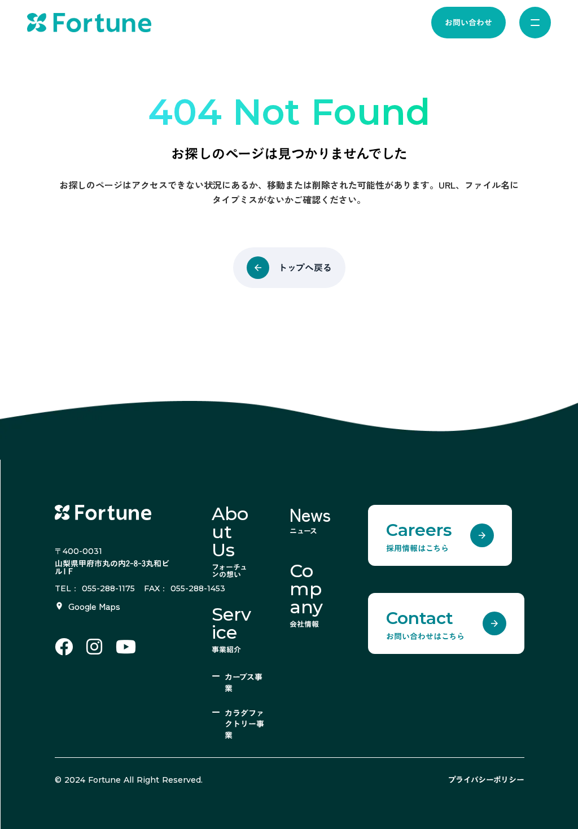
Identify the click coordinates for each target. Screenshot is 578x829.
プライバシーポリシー (486, 780)
